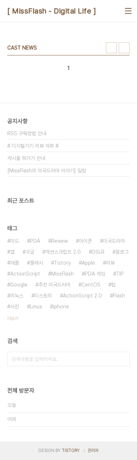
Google (18, 285)
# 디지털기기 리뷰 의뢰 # (32, 146)
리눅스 (16, 296)
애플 (14, 263)
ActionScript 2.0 (82, 296)
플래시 (36, 263)
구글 (30, 252)
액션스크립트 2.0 (63, 252)
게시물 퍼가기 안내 (26, 158)
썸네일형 (111, 47)
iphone (61, 306)
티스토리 (43, 296)
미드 (14, 241)
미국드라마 (114, 241)
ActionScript (25, 274)
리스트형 (124, 47)
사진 (14, 306)
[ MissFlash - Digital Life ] (51, 11)
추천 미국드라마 (54, 285)
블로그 (122, 252)
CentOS (90, 285)
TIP (120, 274)
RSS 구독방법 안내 (26, 133)
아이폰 (85, 241)
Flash (119, 296)
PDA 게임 (95, 274)
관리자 (93, 450)
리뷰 (110, 263)
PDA (35, 241)
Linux (36, 306)
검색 (122, 359)
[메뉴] (128, 11)
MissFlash (62, 274)
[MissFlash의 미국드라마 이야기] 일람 (46, 171)
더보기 (12, 318)
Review (59, 241)
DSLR (98, 252)
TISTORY (71, 450)
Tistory (62, 263)
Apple (88, 263)
